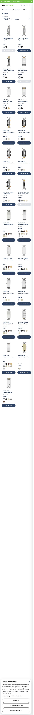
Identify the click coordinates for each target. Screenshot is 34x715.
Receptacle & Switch (17, 9)
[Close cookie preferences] (29, 681)
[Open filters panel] (29, 19)
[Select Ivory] (24, 139)
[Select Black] (6, 47)
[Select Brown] (9, 234)
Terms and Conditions (17, 696)
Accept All (16, 700)
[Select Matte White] (19, 77)
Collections (8, 9)
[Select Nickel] (26, 234)
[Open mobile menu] (30, 5)
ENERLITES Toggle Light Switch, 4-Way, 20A (8, 193)
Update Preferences (16, 710)
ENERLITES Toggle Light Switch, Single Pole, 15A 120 (23, 193)
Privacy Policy (6, 696)
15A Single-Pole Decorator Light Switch (22, 101)
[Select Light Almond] (9, 139)
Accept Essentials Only (16, 705)
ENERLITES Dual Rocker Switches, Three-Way (23, 260)
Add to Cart (24, 50)
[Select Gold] (9, 108)
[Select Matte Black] (22, 77)
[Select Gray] (6, 139)
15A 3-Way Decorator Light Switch (22, 70)
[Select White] (4, 47)
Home (3, 9)
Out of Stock (8, 50)
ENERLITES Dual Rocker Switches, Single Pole (7, 260)
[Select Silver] (19, 236)
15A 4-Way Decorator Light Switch (7, 101)
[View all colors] (22, 236)
